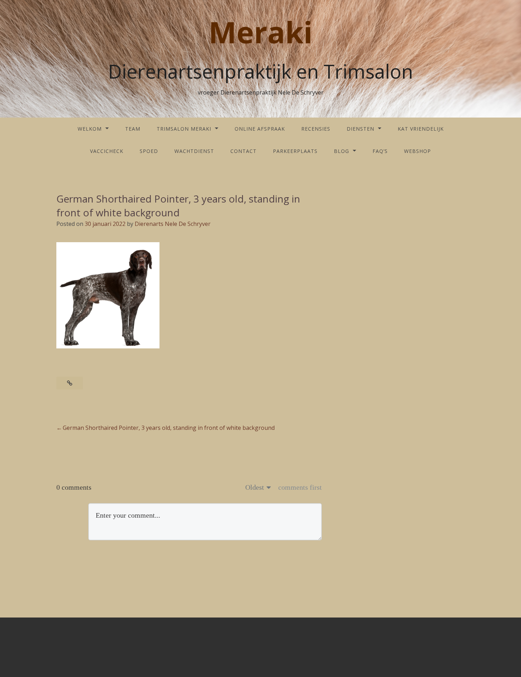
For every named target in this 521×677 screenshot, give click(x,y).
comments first (300, 487)
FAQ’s (380, 151)
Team (132, 128)
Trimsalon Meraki (184, 128)
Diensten (360, 128)
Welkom (90, 128)
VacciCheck (106, 151)
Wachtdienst (194, 151)
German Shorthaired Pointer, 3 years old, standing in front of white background (169, 428)
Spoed (149, 151)
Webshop (417, 151)
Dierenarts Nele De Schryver (173, 224)
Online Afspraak (260, 128)
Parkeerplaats (295, 151)
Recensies (315, 128)
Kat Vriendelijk (421, 128)
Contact (243, 151)
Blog (341, 151)
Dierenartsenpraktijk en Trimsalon (260, 71)
